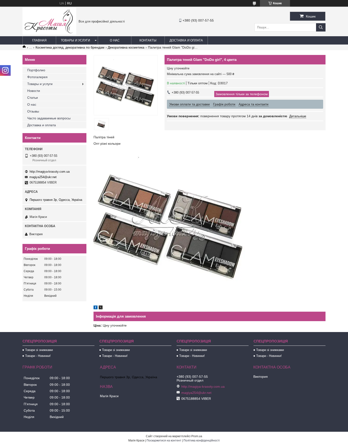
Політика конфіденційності (201, 440)
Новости (33, 91)
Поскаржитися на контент (164, 440)
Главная (39, 40)
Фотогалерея (37, 77)
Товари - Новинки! (38, 356)
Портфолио (36, 70)
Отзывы (33, 111)
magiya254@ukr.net (43, 177)
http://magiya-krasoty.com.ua (50, 171)
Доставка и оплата (186, 40)
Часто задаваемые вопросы (49, 118)
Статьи (32, 97)
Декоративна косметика (126, 47)
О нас (115, 40)
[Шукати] (321, 27)
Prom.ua (196, 436)
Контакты (147, 40)
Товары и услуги (75, 40)
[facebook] (96, 308)
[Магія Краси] (49, 33)
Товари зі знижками (39, 350)
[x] (101, 308)
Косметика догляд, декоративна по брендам (70, 47)
